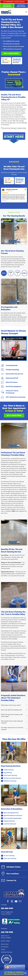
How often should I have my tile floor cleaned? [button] (12, 728)
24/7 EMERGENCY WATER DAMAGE (14, 1)
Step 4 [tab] (24, 273)
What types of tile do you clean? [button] (11, 705)
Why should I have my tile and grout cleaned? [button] (12, 722)
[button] (26, 12)
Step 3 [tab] (17, 273)
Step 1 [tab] (4, 273)
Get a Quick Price (11, 53)
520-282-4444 (7, 908)
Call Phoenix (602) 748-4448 (21, 5)
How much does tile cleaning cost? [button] (11, 710)
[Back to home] (6, 12)
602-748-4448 (7, 932)
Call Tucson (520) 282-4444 (7, 5)
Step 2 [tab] (10, 273)
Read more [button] (4, 200)
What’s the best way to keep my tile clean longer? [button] (12, 715)
